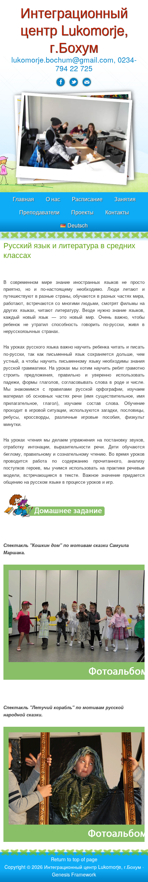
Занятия (125, 199)
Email (86, 82)
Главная (23, 199)
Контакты (117, 212)
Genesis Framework (74, 874)
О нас (53, 199)
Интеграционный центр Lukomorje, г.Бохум (74, 29)
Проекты (82, 212)
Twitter (73, 82)
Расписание (87, 199)
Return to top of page (74, 859)
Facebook (60, 82)
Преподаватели (39, 212)
